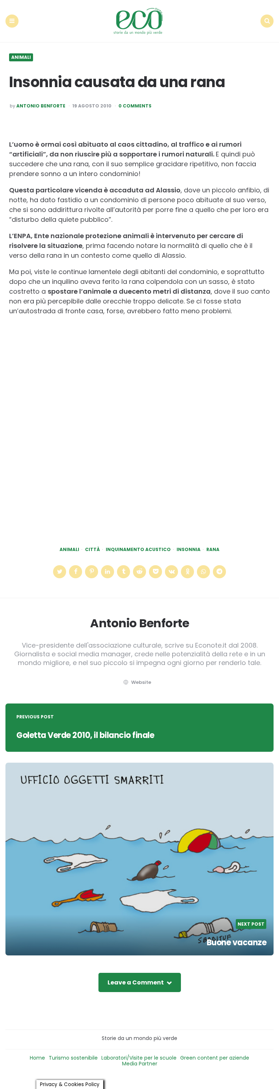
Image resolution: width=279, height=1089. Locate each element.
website (141, 682)
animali (69, 549)
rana (212, 549)
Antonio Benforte (40, 106)
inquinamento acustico (138, 549)
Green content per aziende (214, 1057)
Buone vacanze (237, 942)
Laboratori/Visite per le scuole (139, 1057)
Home (37, 1057)
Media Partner (139, 1063)
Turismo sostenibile (73, 1057)
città (92, 549)
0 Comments (134, 106)
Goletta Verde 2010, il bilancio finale (85, 735)
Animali (21, 57)
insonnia (189, 549)
